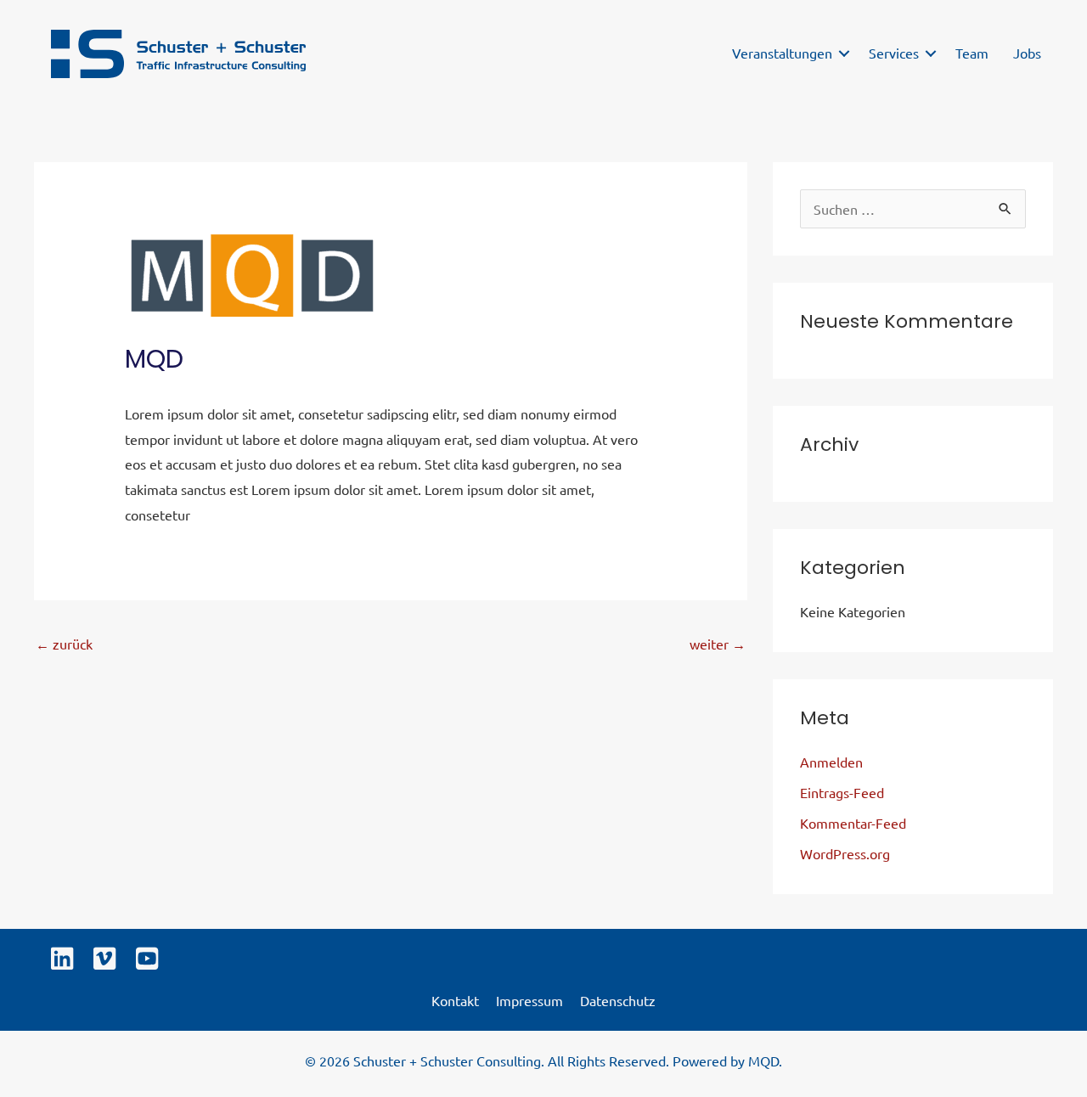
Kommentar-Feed (853, 822)
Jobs (1027, 52)
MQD (763, 1060)
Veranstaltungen (782, 52)
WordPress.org (845, 853)
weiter (718, 643)
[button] (844, 53)
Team (971, 52)
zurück (64, 643)
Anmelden (831, 761)
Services (894, 52)
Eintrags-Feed (842, 792)
